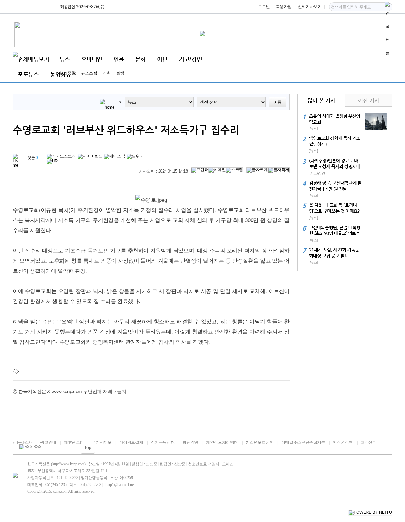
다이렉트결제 (131, 442)
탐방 (120, 73)
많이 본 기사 (321, 100)
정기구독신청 (163, 442)
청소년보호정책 (259, 442)
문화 (140, 59)
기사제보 (103, 442)
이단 (162, 59)
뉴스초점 (89, 73)
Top (87, 447)
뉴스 (64, 59)
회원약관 (190, 442)
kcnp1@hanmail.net (119, 484)
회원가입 (284, 6)
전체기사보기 (310, 6)
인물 (119, 59)
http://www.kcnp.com (68, 464)
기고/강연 (190, 59)
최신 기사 (368, 100)
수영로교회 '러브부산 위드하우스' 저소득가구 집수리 (126, 130)
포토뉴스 (28, 74)
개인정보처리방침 (222, 442)
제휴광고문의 (76, 442)
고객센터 (368, 442)
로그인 (264, 6)
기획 (107, 73)
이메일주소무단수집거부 (303, 442)
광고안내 (48, 442)
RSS (37, 446)
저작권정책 (343, 442)
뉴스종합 (67, 73)
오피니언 (91, 59)
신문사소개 (23, 442)
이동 (277, 102)
